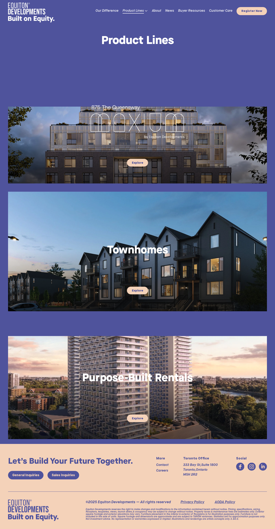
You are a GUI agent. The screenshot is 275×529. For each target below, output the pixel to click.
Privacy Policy (192, 502)
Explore (137, 163)
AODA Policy (225, 502)
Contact (162, 465)
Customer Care (221, 10)
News (169, 10)
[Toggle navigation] (73, 11)
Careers (162, 470)
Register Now (251, 11)
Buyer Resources (191, 10)
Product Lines (133, 10)
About (156, 10)
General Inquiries (25, 475)
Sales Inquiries (63, 475)
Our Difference (107, 10)
